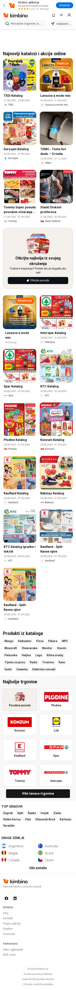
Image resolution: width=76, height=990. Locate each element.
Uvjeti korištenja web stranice (38, 979)
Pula (28, 819)
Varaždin (9, 825)
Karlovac (65, 819)
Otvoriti (64, 5)
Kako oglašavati (13, 949)
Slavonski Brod (45, 819)
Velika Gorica (11, 819)
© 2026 (38, 969)
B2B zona (9, 954)
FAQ (5, 913)
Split (20, 813)
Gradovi (8, 928)
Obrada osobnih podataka (38, 984)
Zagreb (8, 813)
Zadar (57, 813)
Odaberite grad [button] (64, 24)
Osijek (45, 813)
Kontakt (8, 918)
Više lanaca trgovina (38, 793)
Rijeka (32, 813)
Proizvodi (9, 934)
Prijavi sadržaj (11, 923)
